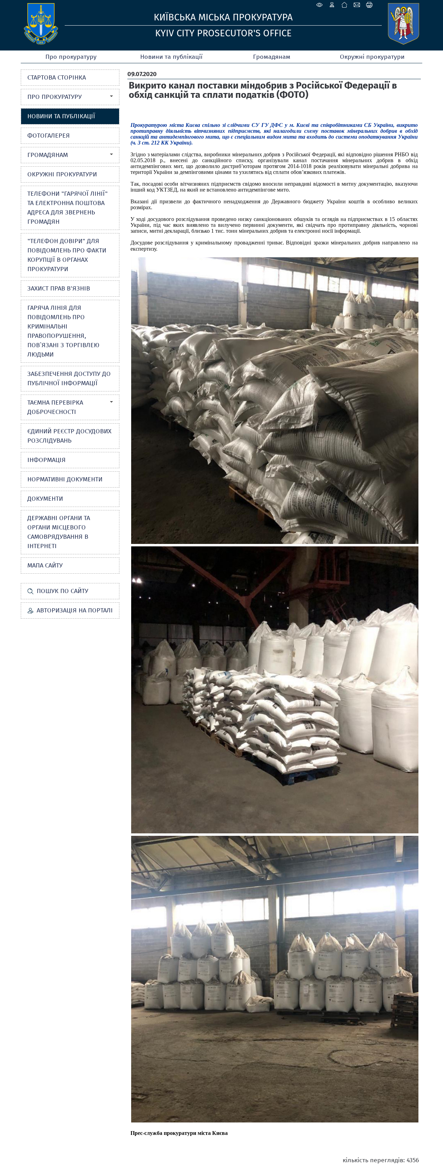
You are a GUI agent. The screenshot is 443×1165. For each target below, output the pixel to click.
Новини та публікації (171, 57)
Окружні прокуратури (372, 57)
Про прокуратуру (71, 57)
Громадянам (271, 57)
